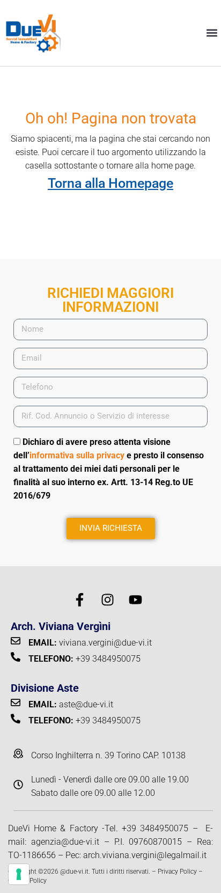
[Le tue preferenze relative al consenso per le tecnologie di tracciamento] (19, 874)
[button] (212, 33)
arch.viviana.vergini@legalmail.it (145, 855)
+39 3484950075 (155, 828)
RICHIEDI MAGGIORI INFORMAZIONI (110, 300)
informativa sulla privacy (77, 455)
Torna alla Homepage (110, 183)
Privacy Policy (177, 871)
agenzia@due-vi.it (65, 842)
